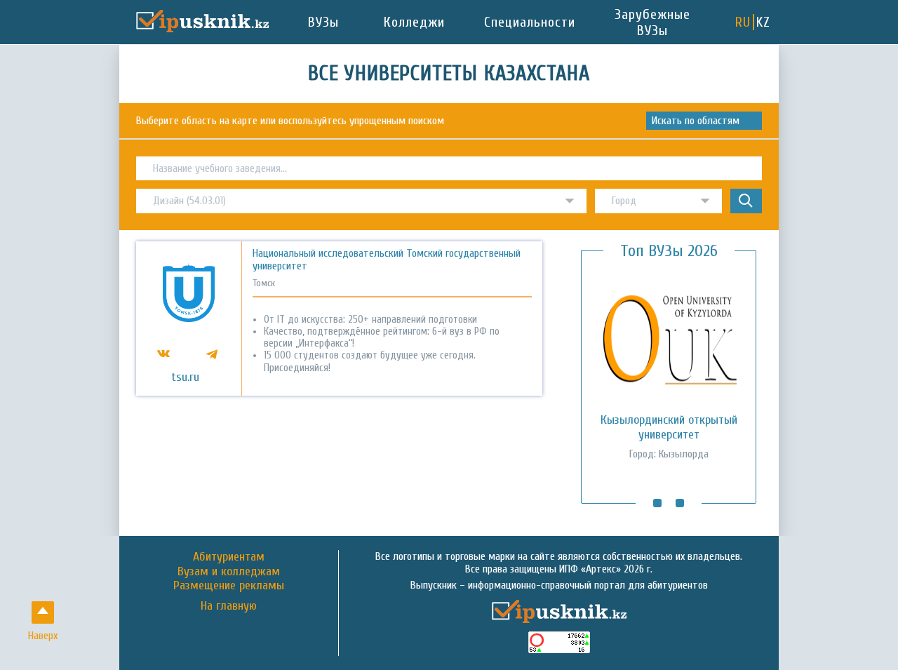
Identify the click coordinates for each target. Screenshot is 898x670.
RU (743, 22)
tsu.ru (185, 377)
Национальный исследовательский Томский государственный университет (387, 259)
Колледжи (414, 22)
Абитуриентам (228, 556)
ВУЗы (323, 22)
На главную (229, 606)
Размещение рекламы (228, 585)
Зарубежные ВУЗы (652, 22)
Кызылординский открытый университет (669, 427)
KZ (763, 22)
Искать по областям (695, 120)
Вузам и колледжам (228, 571)
